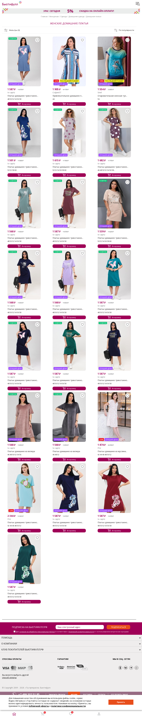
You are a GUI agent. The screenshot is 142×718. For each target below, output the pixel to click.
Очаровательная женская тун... (112, 96)
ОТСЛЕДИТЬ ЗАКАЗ (119, 694)
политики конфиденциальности (68, 706)
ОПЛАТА (101, 694)
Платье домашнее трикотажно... (22, 96)
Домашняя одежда (76, 16)
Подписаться (118, 627)
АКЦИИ (74, 694)
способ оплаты (9, 677)
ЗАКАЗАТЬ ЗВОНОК (57, 694)
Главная (44, 16)
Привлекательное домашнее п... (68, 96)
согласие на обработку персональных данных (37, 632)
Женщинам (54, 16)
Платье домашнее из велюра (21, 451)
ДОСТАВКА (87, 694)
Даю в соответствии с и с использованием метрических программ (72, 632)
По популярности (126, 30)
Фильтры (14, 30)
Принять (121, 702)
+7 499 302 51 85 (29, 694)
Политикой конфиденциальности (81, 632)
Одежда (63, 16)
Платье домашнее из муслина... (112, 451)
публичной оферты (39, 706)
